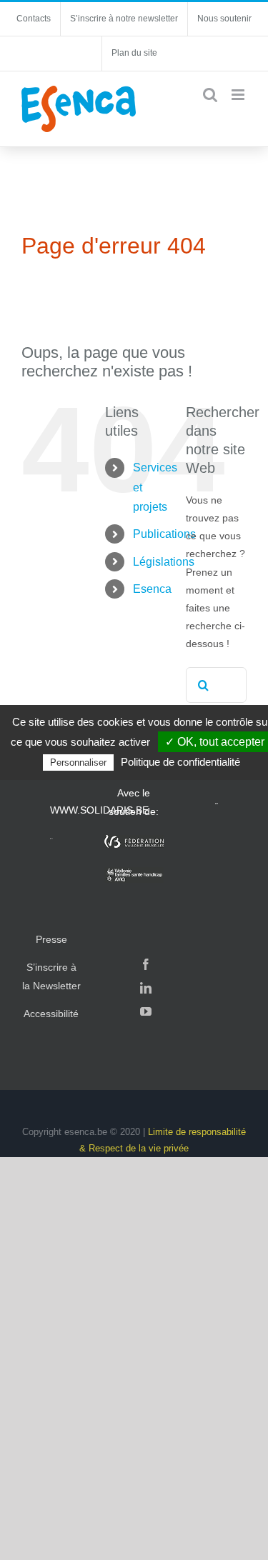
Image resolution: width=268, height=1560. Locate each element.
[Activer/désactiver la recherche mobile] (210, 94)
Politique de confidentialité (180, 762)
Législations (163, 562)
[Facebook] (146, 964)
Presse (51, 939)
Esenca (152, 589)
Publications (164, 534)
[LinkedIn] (146, 988)
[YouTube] (146, 1011)
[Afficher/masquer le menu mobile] (239, 94)
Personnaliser (78, 762)
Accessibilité (51, 1013)
